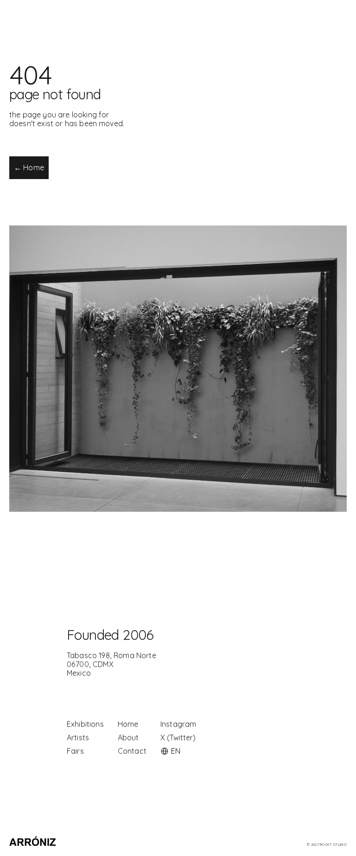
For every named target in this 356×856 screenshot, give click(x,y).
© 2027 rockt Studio (327, 844)
